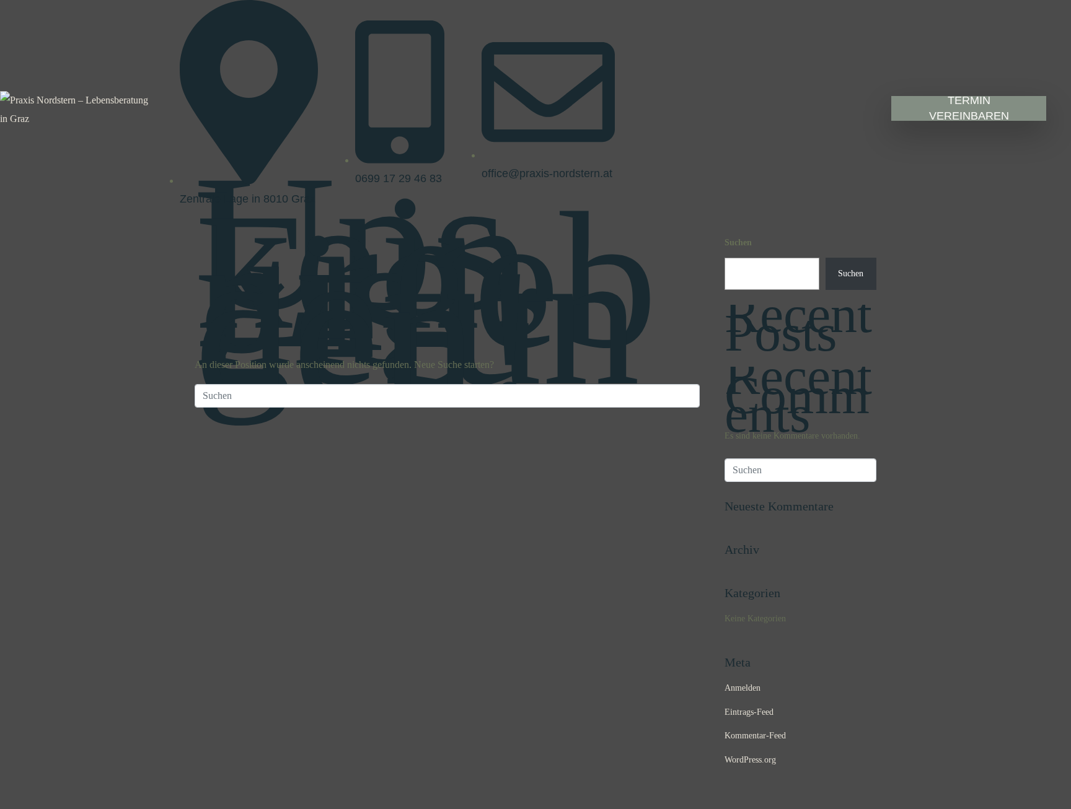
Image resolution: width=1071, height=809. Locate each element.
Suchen (738, 242)
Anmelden (742, 688)
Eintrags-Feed (749, 712)
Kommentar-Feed (755, 735)
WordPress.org (750, 759)
